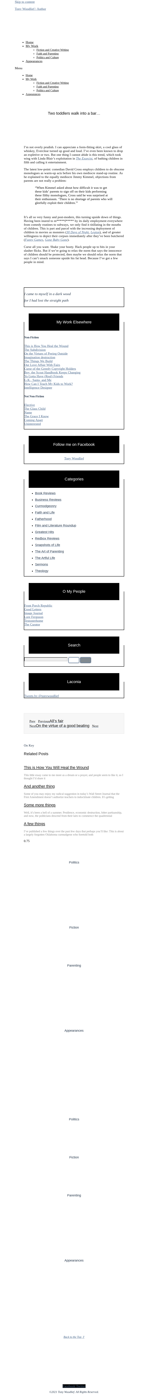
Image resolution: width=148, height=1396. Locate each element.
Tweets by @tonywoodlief (41, 696)
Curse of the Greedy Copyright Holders (50, 368)
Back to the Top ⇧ (74, 1336)
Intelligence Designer (38, 387)
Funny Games (34, 240)
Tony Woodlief (74, 458)
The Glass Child (34, 408)
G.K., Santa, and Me (37, 380)
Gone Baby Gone (56, 240)
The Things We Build (38, 361)
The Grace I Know (36, 416)
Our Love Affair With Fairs (42, 365)
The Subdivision (35, 350)
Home (30, 42)
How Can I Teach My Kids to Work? (48, 384)
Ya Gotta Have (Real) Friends (43, 376)
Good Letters (32, 609)
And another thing (39, 786)
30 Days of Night (77, 232)
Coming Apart (33, 420)
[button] (74, 68)
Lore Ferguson (33, 617)
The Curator (32, 624)
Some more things (40, 805)
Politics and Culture (47, 57)
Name (28, 412)
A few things (34, 823)
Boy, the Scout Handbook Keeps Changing (52, 372)
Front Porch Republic (38, 605)
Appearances (34, 61)
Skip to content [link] (25, 2)
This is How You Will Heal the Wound (56, 767)
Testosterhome (33, 620)
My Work (32, 46)
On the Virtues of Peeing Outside (46, 353)
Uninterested (32, 424)
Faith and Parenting (47, 53)
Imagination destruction (39, 357)
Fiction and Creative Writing (52, 49)
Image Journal (33, 613)
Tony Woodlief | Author (30, 9)
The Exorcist (84, 158)
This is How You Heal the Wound (46, 346)
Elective (29, 405)
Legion (95, 232)
